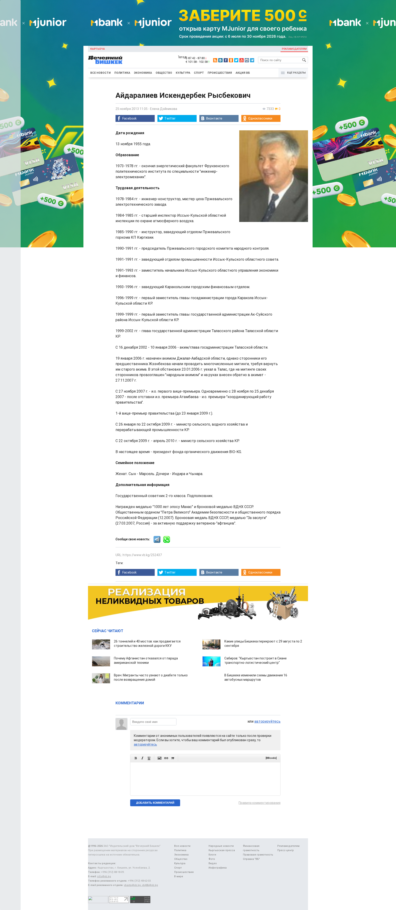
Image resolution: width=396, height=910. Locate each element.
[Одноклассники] (231, 60)
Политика (122, 72)
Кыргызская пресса (222, 850)
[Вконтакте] (220, 60)
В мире (178, 876)
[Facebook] (226, 60)
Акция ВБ (243, 72)
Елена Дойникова (163, 109)
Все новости (100, 72)
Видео (213, 863)
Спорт (199, 72)
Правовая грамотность (258, 854)
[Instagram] (247, 60)
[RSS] (215, 60)
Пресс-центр (285, 850)
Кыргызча (97, 48)
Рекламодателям (294, 48)
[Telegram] (252, 60)
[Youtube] (241, 60)
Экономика (143, 72)
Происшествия (220, 72)
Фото (212, 859)
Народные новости (221, 845)
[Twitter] (236, 60)
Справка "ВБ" (251, 859)
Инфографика (218, 867)
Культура (183, 72)
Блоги (212, 854)
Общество (164, 72)
